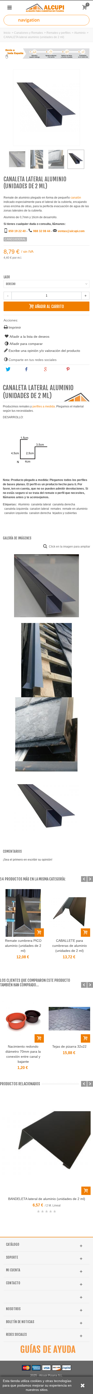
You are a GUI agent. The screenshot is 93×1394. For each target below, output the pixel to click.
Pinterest (78, 369)
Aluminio (80, 32)
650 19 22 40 (17, 231)
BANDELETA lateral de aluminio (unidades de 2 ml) (46, 1199)
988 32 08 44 (41, 231)
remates (56, 508)
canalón (76, 197)
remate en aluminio (75, 508)
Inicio (7, 32)
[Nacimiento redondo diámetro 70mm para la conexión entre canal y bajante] (23, 1018)
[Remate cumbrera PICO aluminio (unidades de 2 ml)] (23, 913)
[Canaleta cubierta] (56, 159)
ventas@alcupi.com (71, 231)
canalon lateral (39, 508)
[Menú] (10, 8)
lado (7, 277)
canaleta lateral (41, 504)
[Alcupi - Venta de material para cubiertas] (46, 7)
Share (34, 369)
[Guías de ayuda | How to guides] (46, 1349)
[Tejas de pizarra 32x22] (69, 1018)
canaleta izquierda (16, 508)
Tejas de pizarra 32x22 (69, 1046)
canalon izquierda (16, 513)
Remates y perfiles (58, 32)
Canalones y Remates (28, 32)
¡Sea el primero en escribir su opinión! (27, 859)
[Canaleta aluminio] (17, 159)
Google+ (55, 369)
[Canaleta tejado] (36, 159)
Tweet (15, 369)
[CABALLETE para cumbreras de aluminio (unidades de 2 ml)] (69, 913)
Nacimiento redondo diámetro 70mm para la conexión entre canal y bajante (23, 1054)
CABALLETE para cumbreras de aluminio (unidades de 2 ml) (69, 946)
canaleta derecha (63, 504)
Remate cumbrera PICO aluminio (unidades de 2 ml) (23, 946)
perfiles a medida (43, 406)
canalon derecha (40, 513)
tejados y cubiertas (64, 513)
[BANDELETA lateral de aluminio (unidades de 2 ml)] (46, 1144)
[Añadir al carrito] (39, 932)
